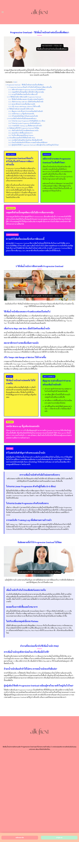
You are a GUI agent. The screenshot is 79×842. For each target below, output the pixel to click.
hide (15, 82)
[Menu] (2, 12)
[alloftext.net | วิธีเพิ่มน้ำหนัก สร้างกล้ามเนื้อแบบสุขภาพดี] (39, 12)
